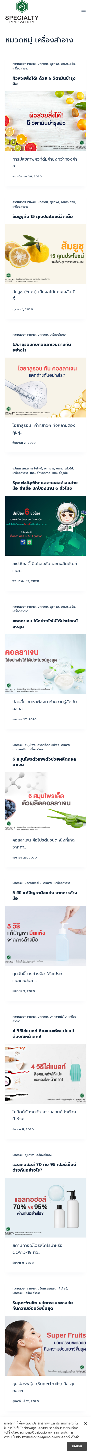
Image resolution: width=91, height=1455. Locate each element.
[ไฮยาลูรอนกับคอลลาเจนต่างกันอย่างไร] (45, 387)
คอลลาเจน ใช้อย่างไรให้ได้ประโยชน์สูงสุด (45, 624)
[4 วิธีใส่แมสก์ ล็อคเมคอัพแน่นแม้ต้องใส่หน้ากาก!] (45, 1074)
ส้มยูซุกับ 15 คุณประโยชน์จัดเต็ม (42, 216)
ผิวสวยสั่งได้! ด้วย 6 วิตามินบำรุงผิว (44, 81)
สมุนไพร (29, 745)
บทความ (43, 64)
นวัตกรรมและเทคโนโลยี (27, 468)
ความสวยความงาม (24, 64)
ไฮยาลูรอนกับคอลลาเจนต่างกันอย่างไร (41, 347)
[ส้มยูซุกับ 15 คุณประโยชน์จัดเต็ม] (45, 254)
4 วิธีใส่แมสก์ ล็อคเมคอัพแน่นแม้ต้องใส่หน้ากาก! (43, 1034)
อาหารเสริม (68, 64)
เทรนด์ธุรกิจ (60, 473)
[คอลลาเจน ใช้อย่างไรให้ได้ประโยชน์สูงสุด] (45, 664)
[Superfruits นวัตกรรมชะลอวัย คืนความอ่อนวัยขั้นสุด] (45, 1346)
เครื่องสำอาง (20, 68)
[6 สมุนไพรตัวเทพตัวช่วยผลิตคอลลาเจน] (45, 802)
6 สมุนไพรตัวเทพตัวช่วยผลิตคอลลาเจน (44, 762)
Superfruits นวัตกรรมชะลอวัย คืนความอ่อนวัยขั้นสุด (42, 1305)
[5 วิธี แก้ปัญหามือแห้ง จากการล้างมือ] (45, 936)
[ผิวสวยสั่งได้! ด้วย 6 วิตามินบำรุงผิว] (45, 121)
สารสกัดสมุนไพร (48, 745)
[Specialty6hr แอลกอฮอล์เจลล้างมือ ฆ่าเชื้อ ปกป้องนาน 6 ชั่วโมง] (45, 526)
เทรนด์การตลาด (40, 473)
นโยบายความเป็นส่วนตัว (29, 1432)
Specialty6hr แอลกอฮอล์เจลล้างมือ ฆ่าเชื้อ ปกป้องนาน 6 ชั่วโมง (45, 485)
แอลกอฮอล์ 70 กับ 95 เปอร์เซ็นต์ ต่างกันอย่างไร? (44, 1167)
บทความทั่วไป (64, 468)
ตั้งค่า (75, 1437)
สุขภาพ (54, 64)
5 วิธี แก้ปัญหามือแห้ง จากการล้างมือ (44, 895)
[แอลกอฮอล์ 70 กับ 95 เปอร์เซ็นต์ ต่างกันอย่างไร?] (45, 1208)
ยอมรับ (76, 1446)
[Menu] (83, 12)
